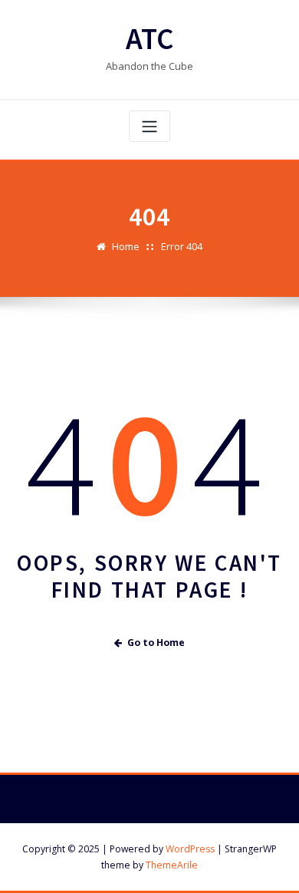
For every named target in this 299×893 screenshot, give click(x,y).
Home (126, 246)
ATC (150, 39)
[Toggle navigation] (149, 126)
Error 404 (181, 246)
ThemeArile (172, 865)
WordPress (190, 848)
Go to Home (156, 642)
